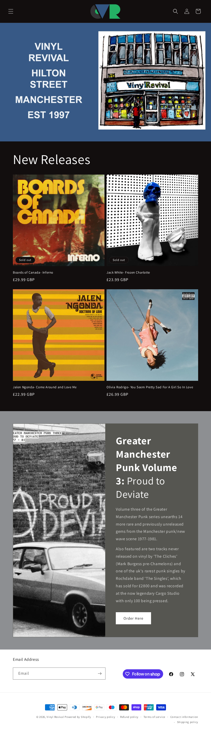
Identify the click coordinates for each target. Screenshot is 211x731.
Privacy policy (105, 717)
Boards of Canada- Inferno (33, 272)
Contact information (184, 717)
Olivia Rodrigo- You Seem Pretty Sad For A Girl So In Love (150, 387)
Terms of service (154, 717)
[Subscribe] (99, 673)
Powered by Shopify (78, 717)
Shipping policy (187, 722)
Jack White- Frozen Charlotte (128, 272)
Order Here (133, 618)
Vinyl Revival (55, 717)
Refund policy (129, 717)
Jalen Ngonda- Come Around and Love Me (44, 387)
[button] (10, 11)
